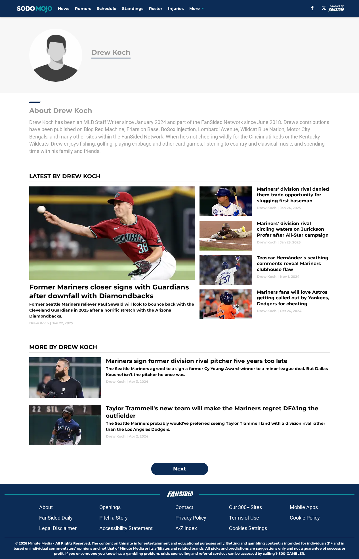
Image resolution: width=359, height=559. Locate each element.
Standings (132, 8)
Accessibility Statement (126, 528)
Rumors (83, 8)
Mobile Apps (304, 507)
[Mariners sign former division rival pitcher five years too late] (179, 377)
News (63, 8)
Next (179, 469)
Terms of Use (244, 518)
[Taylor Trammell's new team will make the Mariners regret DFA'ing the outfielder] (179, 425)
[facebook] (312, 8)
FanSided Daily (56, 518)
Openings (110, 507)
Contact (184, 507)
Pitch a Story (113, 518)
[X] (324, 8)
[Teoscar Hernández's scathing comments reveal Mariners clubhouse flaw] (265, 270)
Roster (155, 8)
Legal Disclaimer (58, 528)
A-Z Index (186, 528)
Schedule (106, 8)
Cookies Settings (248, 528)
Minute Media (40, 543)
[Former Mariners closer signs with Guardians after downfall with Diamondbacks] (112, 256)
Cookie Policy (305, 518)
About (46, 507)
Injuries (176, 8)
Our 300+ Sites (245, 507)
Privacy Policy (190, 518)
